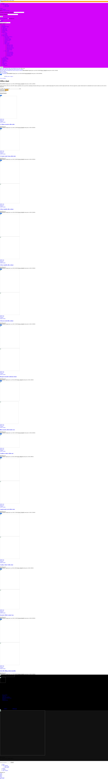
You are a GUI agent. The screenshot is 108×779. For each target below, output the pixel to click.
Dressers (3, 31)
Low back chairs (10, 46)
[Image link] (7, 676)
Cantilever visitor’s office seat (6, 453)
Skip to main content (10, 0)
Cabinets (3, 27)
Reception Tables (5, 59)
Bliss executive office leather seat (7, 429)
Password (3, 14)
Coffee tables (6, 37)
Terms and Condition (6, 697)
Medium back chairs (10, 47)
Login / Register (5, 770)
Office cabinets (7, 42)
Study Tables (4, 63)
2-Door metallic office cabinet (6, 209)
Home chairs (4, 32)
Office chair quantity (5, 88)
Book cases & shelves (8, 36)
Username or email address (7, 12)
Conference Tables (7, 39)
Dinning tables (4, 30)
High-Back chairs (10, 45)
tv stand (5, 33)
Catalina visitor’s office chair (6, 564)
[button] (2, 119)
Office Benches (9, 48)
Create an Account (6, 10)
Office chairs (6, 5)
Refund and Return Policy (7, 698)
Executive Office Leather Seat (7, 615)
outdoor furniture (5, 58)
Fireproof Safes (7, 40)
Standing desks (5, 61)
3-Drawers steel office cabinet (6, 320)
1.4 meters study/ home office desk (8, 156)
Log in (1, 16)
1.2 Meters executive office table (7, 124)
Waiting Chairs (9, 49)
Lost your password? (3, 18)
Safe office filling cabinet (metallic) (8, 670)
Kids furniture (4, 34)
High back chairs (10, 44)
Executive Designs (10, 52)
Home (1, 68)
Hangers (5, 41)
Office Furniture (5, 35)
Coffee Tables (4, 28)
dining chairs (4, 29)
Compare (4, 769)
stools (3, 62)
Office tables (6, 6)
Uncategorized (4, 65)
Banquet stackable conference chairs (8, 376)
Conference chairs (7, 38)
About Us (4, 699)
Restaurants (4, 60)
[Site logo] (1, 1)
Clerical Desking (10, 51)
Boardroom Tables (5, 26)
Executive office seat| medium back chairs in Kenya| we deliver (11, 70)
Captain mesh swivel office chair (7, 509)
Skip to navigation (3, 0)
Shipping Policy (5, 700)
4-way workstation (3, 73)
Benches (3, 25)
